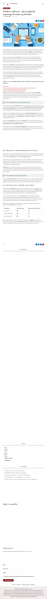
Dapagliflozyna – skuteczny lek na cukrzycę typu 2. (13, 288)
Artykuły (15, 503)
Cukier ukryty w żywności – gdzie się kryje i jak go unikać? (14, 470)
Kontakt (13, 584)
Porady (5, 456)
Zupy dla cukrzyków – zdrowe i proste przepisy (13, 356)
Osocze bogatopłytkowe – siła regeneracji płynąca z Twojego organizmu (17, 477)
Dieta (5, 451)
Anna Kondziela (8, 16)
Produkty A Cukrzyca (8, 458)
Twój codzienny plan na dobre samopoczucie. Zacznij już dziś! (15, 472)
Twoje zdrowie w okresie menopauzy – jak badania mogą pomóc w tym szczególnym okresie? (20, 479)
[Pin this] (43, 21)
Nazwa (4, 564)
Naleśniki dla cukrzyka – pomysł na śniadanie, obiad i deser (15, 390)
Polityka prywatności (25, 584)
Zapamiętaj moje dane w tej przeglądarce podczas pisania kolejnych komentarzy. (19, 576)
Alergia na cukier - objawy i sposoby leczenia (28, 513)
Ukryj (8, 86)
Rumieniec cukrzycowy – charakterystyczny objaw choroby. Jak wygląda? (17, 322)
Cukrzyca (6, 449)
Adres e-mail (5, 568)
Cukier (5, 447)
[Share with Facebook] (36, 21)
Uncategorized (7, 460)
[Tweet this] (39, 21)
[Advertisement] (23, 140)
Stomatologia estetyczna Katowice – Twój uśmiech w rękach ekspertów (17, 475)
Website (4, 572)
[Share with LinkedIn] (41, 21)
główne (5, 454)
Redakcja (18, 584)
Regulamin (33, 584)
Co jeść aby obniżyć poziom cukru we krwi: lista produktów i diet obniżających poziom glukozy (29, 526)
